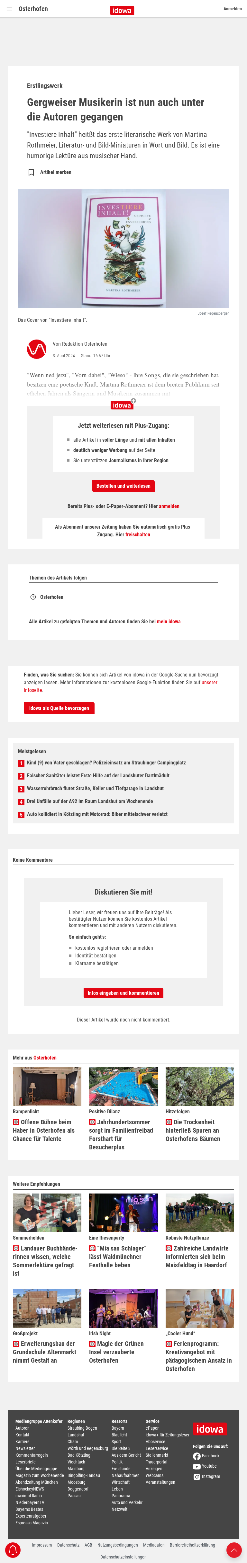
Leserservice (157, 1448)
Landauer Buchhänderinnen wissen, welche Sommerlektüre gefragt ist (45, 1260)
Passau (74, 1495)
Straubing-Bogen (82, 1428)
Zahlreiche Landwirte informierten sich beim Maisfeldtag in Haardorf (197, 1256)
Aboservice (155, 1441)
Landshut (76, 1434)
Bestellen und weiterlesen (123, 486)
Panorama (121, 1495)
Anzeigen (154, 1468)
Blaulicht (119, 1434)
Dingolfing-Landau (84, 1475)
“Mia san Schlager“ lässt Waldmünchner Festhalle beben (118, 1256)
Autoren (22, 1428)
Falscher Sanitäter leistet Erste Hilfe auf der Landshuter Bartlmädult (98, 775)
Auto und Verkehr (127, 1502)
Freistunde (121, 1468)
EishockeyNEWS (29, 1488)
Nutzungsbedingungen (117, 1545)
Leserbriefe (25, 1461)
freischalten (137, 535)
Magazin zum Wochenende (39, 1475)
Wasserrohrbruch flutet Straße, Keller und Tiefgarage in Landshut (95, 788)
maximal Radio (28, 1495)
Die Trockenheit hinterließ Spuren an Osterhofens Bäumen (193, 1130)
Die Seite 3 (121, 1448)
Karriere (22, 1441)
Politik (117, 1461)
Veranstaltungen (160, 1482)
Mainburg (76, 1468)
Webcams (154, 1475)
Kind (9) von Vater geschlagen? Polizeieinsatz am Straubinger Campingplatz (106, 763)
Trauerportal (156, 1461)
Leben (117, 1488)
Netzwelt (119, 1509)
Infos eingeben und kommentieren (123, 993)
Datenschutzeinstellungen (123, 1556)
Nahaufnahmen (126, 1475)
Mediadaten (154, 1545)
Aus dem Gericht (126, 1455)
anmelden (169, 506)
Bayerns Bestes (29, 1509)
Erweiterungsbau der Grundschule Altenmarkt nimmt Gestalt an (44, 1352)
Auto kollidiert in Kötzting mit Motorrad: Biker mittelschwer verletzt (97, 814)
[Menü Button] (9, 9)
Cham (73, 1441)
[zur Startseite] (212, 1426)
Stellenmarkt (157, 1455)
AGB (88, 1545)
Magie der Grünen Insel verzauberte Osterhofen (116, 1352)
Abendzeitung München (36, 1482)
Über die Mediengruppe (36, 1468)
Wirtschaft (121, 1482)
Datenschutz (68, 1545)
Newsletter (25, 1448)
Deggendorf (78, 1488)
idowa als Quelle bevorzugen (59, 708)
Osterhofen (33, 9)
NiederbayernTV (29, 1502)
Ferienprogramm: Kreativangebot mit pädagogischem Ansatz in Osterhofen (199, 1356)
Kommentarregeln (31, 1455)
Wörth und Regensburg (88, 1448)
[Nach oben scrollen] (234, 1550)
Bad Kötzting (79, 1455)
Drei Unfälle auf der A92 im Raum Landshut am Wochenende (90, 801)
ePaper (152, 1428)
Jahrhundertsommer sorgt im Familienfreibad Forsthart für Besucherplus (121, 1134)
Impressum (42, 1545)
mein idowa (169, 621)
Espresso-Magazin (31, 1522)
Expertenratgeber (30, 1516)
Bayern (118, 1428)
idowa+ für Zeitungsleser (167, 1434)
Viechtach (76, 1461)
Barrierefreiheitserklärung (192, 1545)
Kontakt (22, 1434)
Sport (116, 1441)
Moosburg (77, 1482)
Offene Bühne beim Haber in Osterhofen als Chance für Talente (44, 1130)
